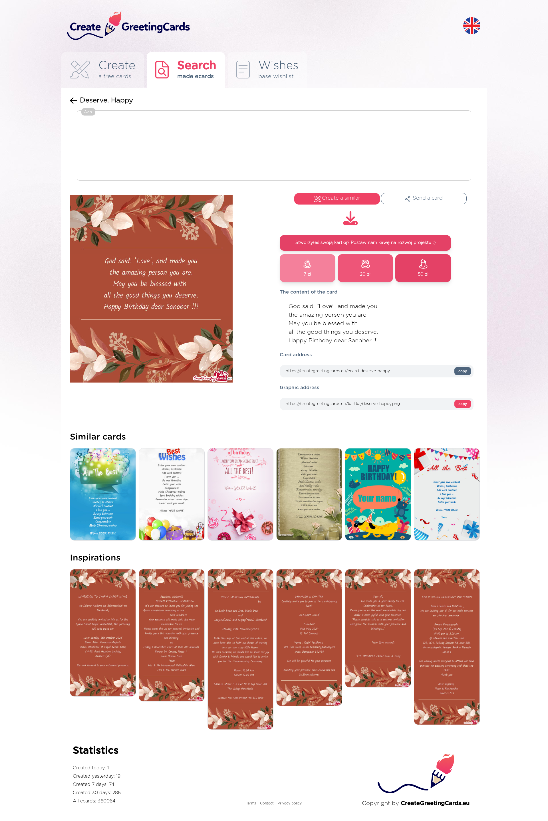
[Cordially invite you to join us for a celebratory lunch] (310, 638)
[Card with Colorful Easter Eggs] (104, 494)
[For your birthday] (448, 494)
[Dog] (379, 494)
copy (462, 371)
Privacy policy (290, 803)
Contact (267, 803)
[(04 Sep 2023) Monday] (448, 647)
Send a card (428, 198)
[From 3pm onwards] (379, 628)
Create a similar (341, 198)
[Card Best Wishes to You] (173, 494)
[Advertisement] (274, 146)
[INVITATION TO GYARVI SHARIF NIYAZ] (104, 633)
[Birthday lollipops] (241, 494)
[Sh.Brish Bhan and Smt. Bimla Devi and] (241, 650)
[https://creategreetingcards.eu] (260, 26)
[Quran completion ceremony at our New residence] (173, 635)
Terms (251, 803)
